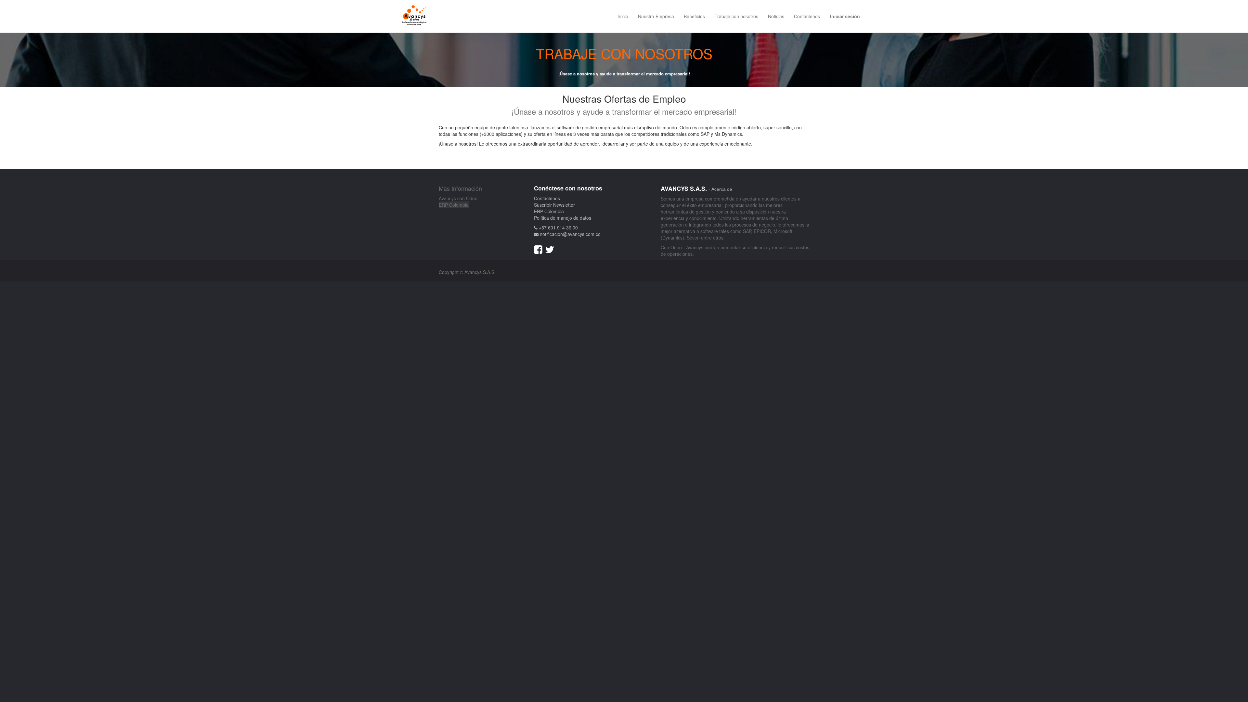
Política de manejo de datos (562, 217)
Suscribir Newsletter (554, 205)
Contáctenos (547, 198)
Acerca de (721, 189)
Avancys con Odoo (458, 198)
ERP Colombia (454, 205)
